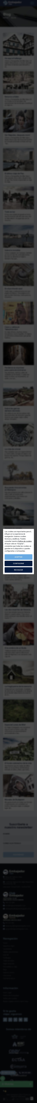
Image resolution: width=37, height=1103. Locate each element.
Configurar (18, 563)
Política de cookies (25, 541)
